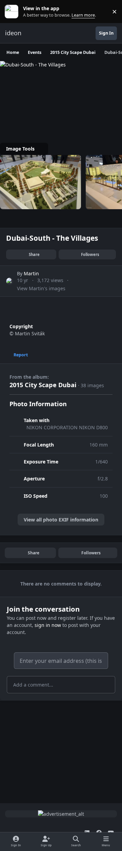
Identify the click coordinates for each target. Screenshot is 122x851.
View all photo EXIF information (61, 519)
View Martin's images (41, 288)
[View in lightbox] (61, 64)
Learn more (13, 11)
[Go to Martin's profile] (9, 281)
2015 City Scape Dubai (43, 385)
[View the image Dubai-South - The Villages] (40, 182)
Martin (31, 273)
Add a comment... (33, 684)
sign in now (48, 625)
